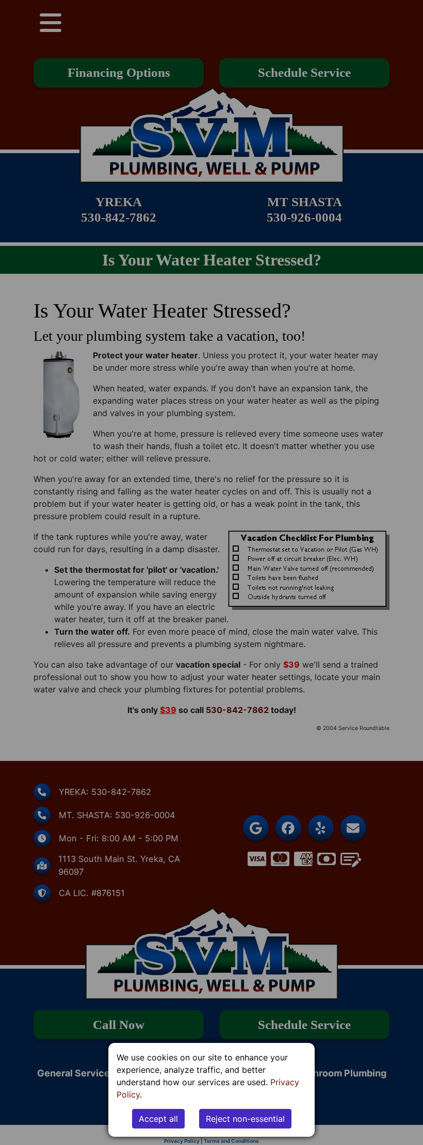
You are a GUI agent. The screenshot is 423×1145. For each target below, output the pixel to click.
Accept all (158, 1119)
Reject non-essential (245, 1119)
